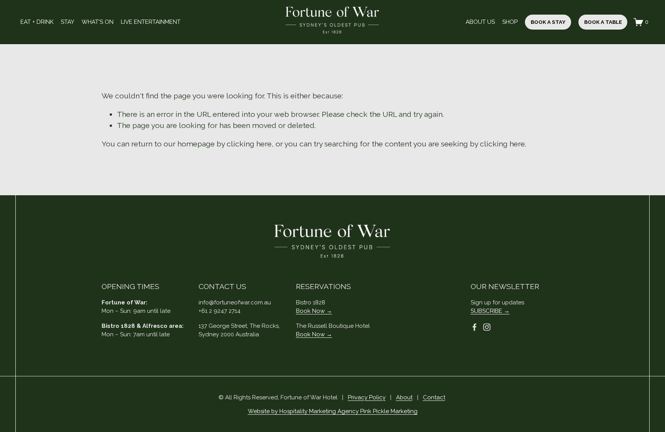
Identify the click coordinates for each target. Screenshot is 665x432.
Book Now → (314, 310)
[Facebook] (474, 327)
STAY (67, 21)
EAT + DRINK (36, 21)
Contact (434, 397)
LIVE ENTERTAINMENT (150, 21)
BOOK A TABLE (603, 22)
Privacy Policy (367, 397)
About (404, 397)
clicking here (249, 144)
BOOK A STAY (548, 22)
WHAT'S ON (98, 21)
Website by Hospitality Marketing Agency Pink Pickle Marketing (333, 411)
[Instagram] (487, 327)
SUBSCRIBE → (490, 310)
